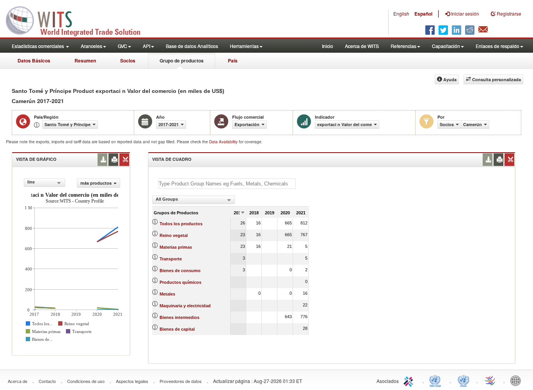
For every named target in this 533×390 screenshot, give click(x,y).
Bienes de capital (177, 329)
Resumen (85, 60)
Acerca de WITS (362, 46)
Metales (167, 294)
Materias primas (176, 247)
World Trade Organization (490, 380)
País (233, 60)
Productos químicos (180, 282)
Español (423, 13)
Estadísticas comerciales (38, 46)
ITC (410, 380)
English (401, 13)
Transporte (171, 258)
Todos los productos (181, 223)
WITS (78, 19)
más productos (96, 183)
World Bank (517, 380)
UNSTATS (463, 380)
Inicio (327, 46)
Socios (127, 60)
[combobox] (44, 182)
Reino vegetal (174, 235)
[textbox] (227, 183)
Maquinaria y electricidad (185, 305)
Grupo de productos (182, 60)
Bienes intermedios (179, 317)
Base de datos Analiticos (192, 46)
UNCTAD (436, 380)
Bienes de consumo (180, 270)
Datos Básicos (34, 60)
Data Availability (224, 141)
